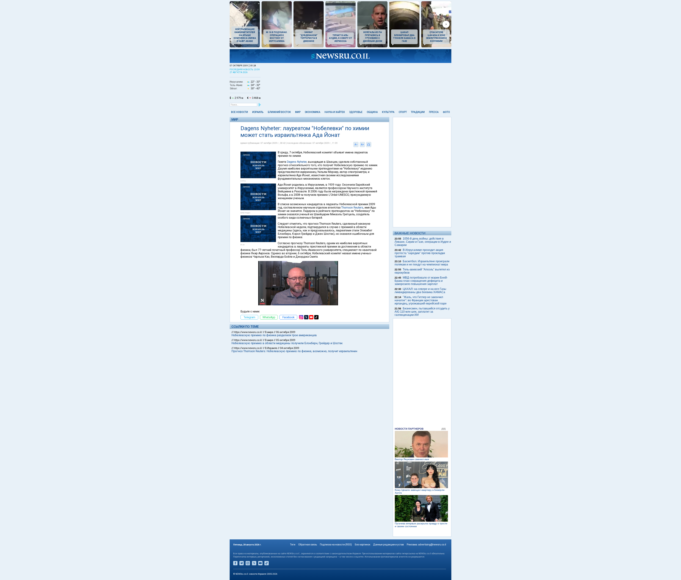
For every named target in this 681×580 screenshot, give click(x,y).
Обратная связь (307, 544)
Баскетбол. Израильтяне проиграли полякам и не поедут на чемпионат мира (422, 263)
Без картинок (362, 544)
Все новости (239, 112)
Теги (292, 544)
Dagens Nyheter (297, 161)
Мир (298, 112)
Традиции (418, 112)
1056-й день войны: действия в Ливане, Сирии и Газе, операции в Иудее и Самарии (423, 241)
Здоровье (355, 112)
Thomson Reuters (352, 207)
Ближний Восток (279, 112)
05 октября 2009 (285, 340)
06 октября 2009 (285, 332)
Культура (388, 112)
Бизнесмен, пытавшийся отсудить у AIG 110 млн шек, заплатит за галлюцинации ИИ (422, 311)
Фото (446, 112)
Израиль (258, 112)
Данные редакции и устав (388, 544)
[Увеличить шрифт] (362, 144)
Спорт (403, 112)
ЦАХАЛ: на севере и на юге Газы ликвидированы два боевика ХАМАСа (420, 290)
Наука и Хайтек (335, 112)
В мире (269, 332)
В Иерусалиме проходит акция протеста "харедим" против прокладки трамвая (420, 253)
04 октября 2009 (289, 348)
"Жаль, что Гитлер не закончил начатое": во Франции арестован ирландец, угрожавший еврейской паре (421, 300)
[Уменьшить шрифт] (356, 144)
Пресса (434, 112)
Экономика (312, 112)
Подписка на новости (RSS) (336, 544)
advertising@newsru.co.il (432, 544)
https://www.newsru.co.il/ (248, 332)
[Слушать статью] (372, 144)
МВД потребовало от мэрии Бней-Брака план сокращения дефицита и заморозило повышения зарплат (421, 280)
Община (372, 112)
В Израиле (271, 348)
